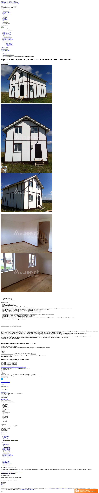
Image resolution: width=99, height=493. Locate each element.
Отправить (33, 353)
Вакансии (5, 20)
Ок (1, 491)
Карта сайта (6, 438)
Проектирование (7, 14)
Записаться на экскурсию (6, 356)
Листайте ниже (4, 64)
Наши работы (7, 12)
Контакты (5, 22)
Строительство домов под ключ (10, 440)
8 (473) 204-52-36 (4, 47)
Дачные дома (6, 33)
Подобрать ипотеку (5, 8)
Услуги (4, 18)
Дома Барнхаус (6, 35)
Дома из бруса (9, 43)
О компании (6, 11)
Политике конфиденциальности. (38, 355)
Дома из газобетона (7, 37)
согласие (6, 355)
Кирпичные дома (7, 38)
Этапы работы (6, 465)
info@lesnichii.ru (4, 49)
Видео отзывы (6, 462)
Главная (5, 53)
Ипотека (5, 16)
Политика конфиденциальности (8, 473)
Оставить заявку (4, 377)
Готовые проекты (7, 40)
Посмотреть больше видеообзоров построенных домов (13, 367)
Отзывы (5, 17)
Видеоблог (5, 19)
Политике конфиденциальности (27, 489)
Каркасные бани (9, 45)
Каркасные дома (7, 34)
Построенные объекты (8, 55)
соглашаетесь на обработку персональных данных (60, 488)
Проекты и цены (7, 32)
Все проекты (6, 453)
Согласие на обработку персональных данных (11, 471)
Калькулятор (6, 23)
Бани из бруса (9, 44)
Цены (4, 13)
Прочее (5, 42)
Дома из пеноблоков (8, 39)
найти (15, 6)
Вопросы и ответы (7, 463)
